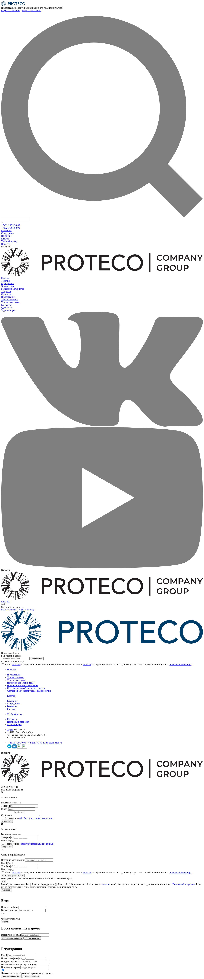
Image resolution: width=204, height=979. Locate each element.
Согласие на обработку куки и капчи (26, 688)
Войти (5, 922)
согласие (16, 664)
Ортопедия (6, 294)
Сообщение (7, 815)
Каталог (5, 278)
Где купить (6, 307)
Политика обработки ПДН (20, 682)
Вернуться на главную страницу (17, 609)
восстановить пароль (12, 938)
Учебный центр (9, 241)
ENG (3, 601)
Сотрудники (7, 233)
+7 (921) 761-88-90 (10, 228)
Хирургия (6, 291)
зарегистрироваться (11, 976)
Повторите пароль (10, 967)
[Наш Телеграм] (9, 747)
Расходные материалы (12, 289)
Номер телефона (9, 907)
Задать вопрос (8, 310)
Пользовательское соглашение (22, 685)
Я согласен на (28, 818)
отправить (6, 821)
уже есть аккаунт (32, 938)
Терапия (5, 281)
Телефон (5, 805)
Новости (5, 244)
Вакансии (6, 236)
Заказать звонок (54, 742)
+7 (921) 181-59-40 (31, 10)
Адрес (10, 729)
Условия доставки (10, 302)
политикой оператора (180, 664)
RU (8, 601)
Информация (7, 297)
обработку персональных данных (36, 818)
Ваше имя (6, 802)
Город (4, 809)
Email (4, 863)
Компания (6, 230)
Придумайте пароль (11, 961)
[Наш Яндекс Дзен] (19, 747)
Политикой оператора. (183, 884)
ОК (3, 881)
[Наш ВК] (14, 747)
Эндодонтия (7, 286)
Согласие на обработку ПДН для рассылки (29, 691)
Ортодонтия (7, 283)
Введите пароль (9, 910)
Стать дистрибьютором (12, 875)
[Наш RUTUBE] (24, 747)
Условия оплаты (9, 299)
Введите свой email (11, 935)
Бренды (5, 238)
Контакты (6, 305)
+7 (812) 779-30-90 (10, 10)
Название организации (13, 860)
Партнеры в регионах (18, 722)
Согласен (6, 890)
